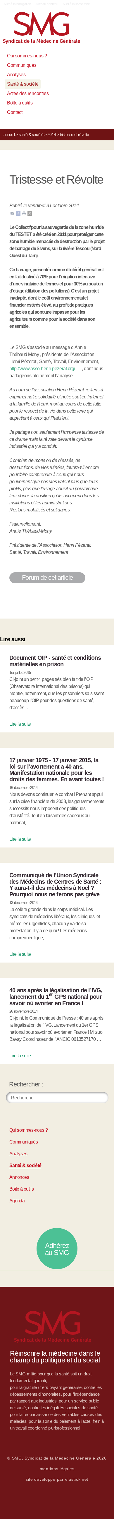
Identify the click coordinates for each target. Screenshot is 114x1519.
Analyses (16, 74)
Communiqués (21, 65)
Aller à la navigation (17, 4)
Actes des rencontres (28, 93)
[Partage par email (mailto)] (12, 213)
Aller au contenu (46, 4)
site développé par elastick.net (57, 1479)
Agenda (17, 1200)
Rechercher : (26, 1084)
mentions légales (57, 1468)
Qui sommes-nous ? (27, 55)
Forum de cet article (47, 577)
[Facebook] (18, 213)
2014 (51, 134)
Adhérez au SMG (57, 1249)
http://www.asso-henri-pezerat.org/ (42, 368)
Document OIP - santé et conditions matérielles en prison (55, 660)
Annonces (19, 1177)
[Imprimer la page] (24, 213)
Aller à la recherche (76, 4)
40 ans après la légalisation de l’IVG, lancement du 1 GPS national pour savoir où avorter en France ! (56, 996)
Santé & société (22, 84)
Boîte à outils (20, 102)
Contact (15, 112)
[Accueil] (48, 30)
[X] (29, 213)
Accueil (9, 134)
